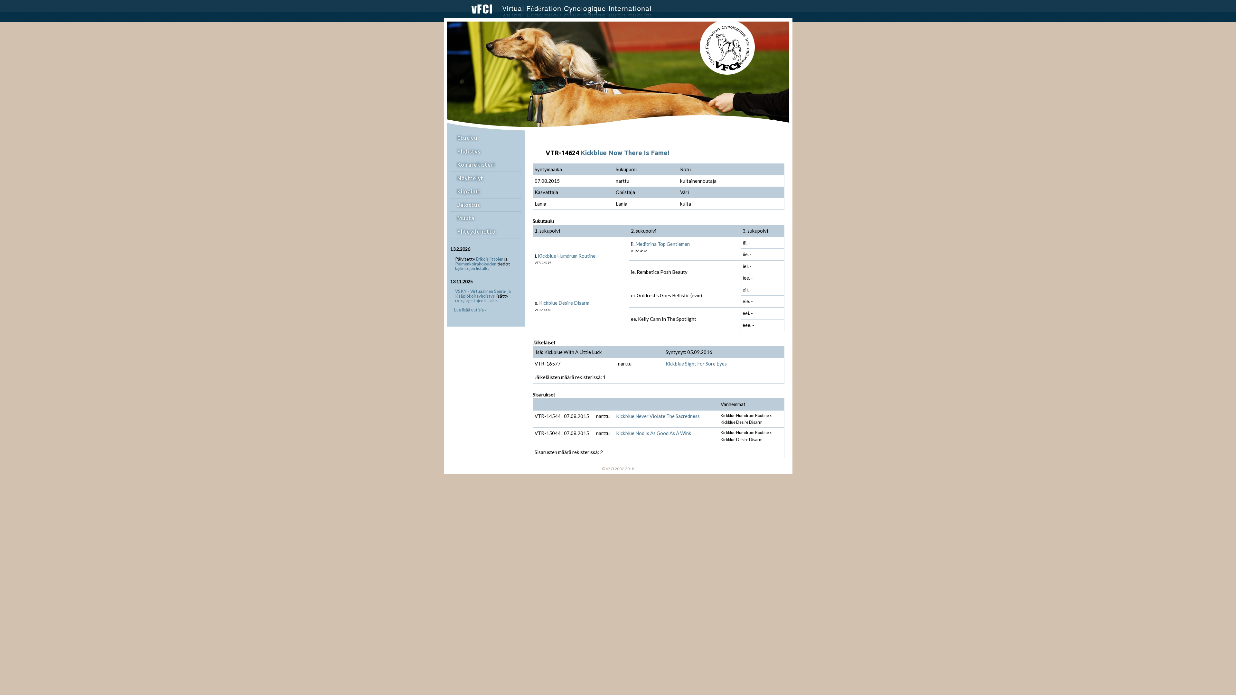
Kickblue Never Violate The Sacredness (658, 416)
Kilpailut (468, 191)
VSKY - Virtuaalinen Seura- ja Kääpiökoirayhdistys (483, 294)
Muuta (465, 218)
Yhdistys (469, 151)
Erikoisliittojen (489, 259)
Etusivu (467, 138)
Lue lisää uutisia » (470, 309)
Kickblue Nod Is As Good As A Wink (653, 433)
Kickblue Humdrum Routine (566, 256)
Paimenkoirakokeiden (475, 263)
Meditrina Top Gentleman (662, 244)
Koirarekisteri (476, 165)
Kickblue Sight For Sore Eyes (696, 363)
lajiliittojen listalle (471, 268)
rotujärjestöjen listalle (476, 300)
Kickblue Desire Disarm (564, 303)
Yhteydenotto (476, 231)
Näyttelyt (470, 178)
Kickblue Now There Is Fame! (625, 152)
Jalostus (468, 205)
